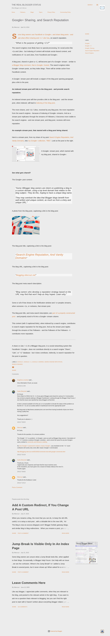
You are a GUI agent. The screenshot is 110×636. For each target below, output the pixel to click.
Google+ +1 (88, 45)
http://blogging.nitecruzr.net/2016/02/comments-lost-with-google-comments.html (41, 451)
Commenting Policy (65, 12)
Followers (22, 12)
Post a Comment (17, 487)
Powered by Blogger (56, 631)
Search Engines (89, 53)
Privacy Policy (51, 12)
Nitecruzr (20, 427)
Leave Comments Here (28, 583)
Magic (32, 12)
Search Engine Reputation (92, 50)
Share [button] (87, 34)
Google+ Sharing (89, 48)
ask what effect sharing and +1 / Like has (33, 38)
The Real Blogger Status (26, 5)
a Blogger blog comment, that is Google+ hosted (30, 65)
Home (13, 12)
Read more (65, 533)
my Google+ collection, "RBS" (39, 141)
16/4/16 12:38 (21, 386)
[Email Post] (13, 367)
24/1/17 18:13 (21, 483)
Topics (40, 12)
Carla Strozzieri (22, 391)
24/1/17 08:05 (21, 471)
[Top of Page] (102, 631)
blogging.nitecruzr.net (25, 275)
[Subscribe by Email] (102, 8)
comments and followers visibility (37, 442)
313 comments (22, 606)
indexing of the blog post (45, 103)
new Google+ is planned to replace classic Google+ (35, 446)
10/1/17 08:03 (21, 422)
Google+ (87, 43)
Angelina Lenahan (22, 380)
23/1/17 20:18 (21, 454)
